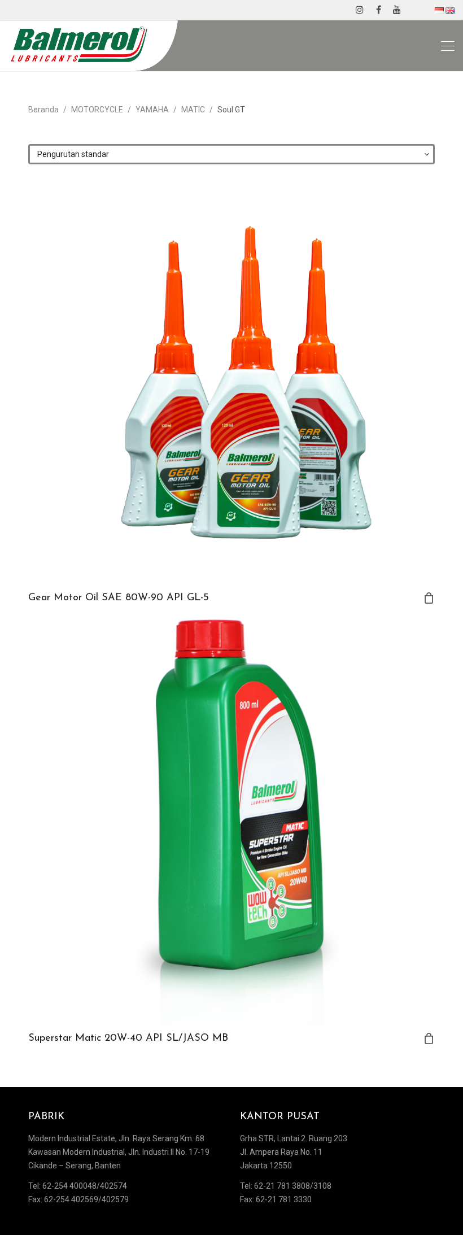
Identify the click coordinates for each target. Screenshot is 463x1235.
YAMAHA (152, 109)
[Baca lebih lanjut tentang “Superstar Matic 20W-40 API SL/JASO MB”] (429, 1038)
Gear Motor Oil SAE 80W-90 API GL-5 (118, 598)
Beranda (43, 109)
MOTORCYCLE (97, 109)
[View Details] (231, 381)
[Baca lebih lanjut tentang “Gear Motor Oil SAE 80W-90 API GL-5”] (429, 598)
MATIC (193, 109)
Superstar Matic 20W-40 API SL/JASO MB (128, 1038)
